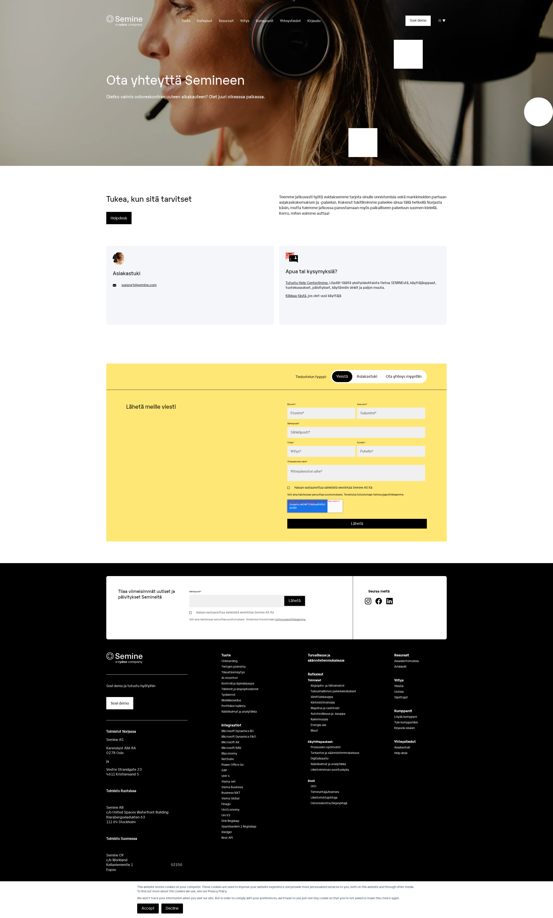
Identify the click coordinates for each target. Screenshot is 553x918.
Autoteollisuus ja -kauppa (328, 713)
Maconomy (229, 753)
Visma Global (230, 798)
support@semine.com (139, 285)
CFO (313, 786)
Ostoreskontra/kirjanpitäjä (329, 803)
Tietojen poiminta (233, 666)
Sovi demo (418, 20)
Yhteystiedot (290, 20)
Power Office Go (232, 764)
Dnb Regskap (230, 821)
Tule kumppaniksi (406, 722)
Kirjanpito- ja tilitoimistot (328, 685)
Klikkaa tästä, (297, 295)
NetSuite (227, 759)
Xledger (226, 832)
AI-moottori (229, 678)
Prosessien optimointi (325, 747)
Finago (225, 804)
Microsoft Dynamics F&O (238, 736)
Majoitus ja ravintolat (325, 708)
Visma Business (232, 787)
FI (440, 20)
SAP (224, 770)
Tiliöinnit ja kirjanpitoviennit (240, 689)
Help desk (400, 753)
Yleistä (399, 686)
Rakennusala (319, 719)
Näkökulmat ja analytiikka (239, 711)
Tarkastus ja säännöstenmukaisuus (335, 752)
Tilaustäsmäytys (233, 672)
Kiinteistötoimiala (323, 702)
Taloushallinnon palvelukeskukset (333, 691)
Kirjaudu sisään (404, 728)
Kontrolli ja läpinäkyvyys (237, 683)
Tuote (226, 655)
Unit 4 (225, 776)
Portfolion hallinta (233, 706)
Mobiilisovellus (231, 700)
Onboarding (229, 661)
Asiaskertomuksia (406, 661)
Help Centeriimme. (313, 282)
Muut (314, 730)
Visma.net (228, 781)
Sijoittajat (401, 697)
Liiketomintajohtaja (324, 797)
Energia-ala (318, 725)
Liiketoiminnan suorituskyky (330, 769)
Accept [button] (147, 907)
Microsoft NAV (231, 748)
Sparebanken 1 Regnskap (238, 826)
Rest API (227, 837)
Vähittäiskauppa (322, 697)
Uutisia (399, 691)
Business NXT (230, 792)
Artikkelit (400, 666)
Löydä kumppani (405, 716)
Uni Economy (230, 809)
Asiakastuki (402, 747)
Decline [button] (172, 907)
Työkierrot (228, 694)
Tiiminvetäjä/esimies (325, 792)
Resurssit (226, 20)
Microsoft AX (230, 742)
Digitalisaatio (320, 758)
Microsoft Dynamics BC (237, 731)
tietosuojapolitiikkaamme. (388, 494)
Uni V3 (225, 815)
